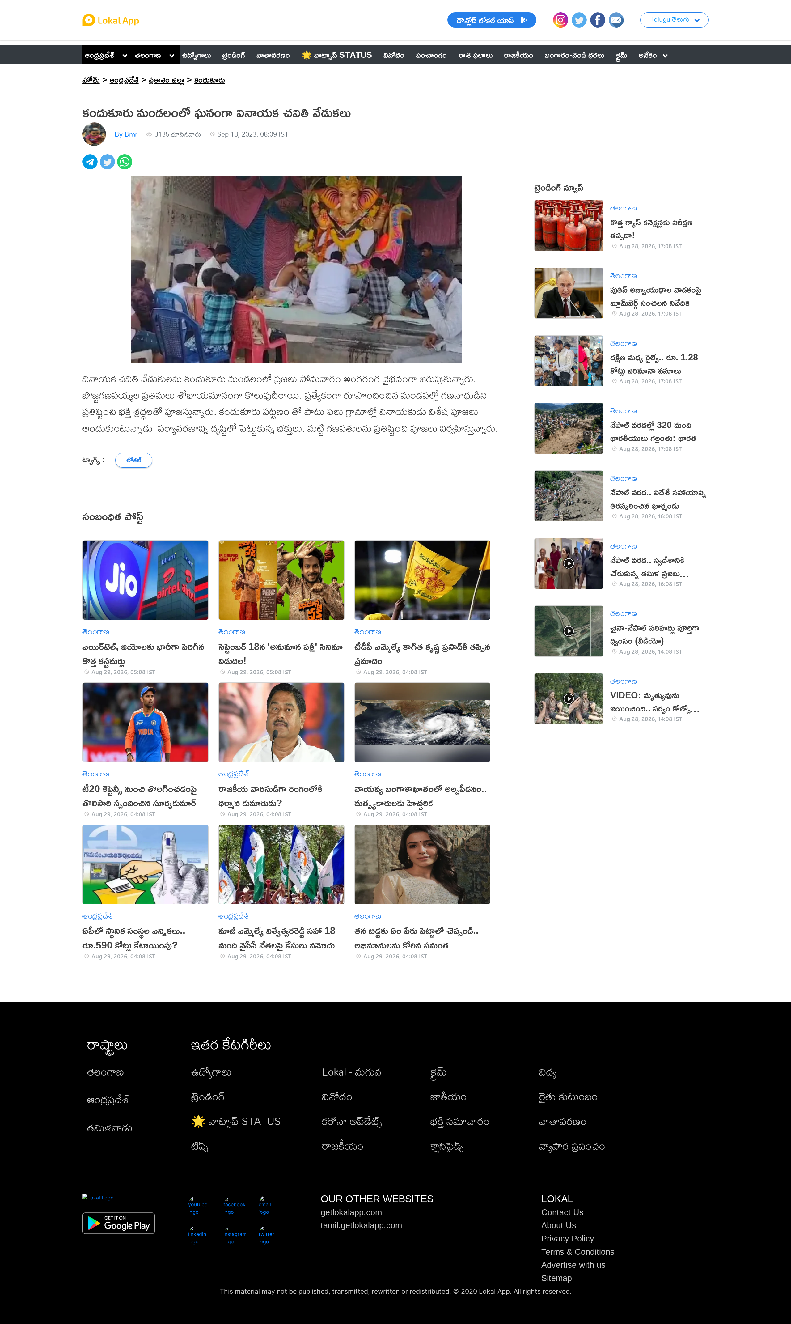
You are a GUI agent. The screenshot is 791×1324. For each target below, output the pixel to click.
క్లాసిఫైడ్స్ (446, 1145)
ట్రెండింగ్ (208, 1096)
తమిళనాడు (110, 1127)
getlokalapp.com (351, 1212)
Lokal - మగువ (352, 1071)
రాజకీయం (343, 1145)
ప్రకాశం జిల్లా (166, 79)
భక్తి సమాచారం (460, 1121)
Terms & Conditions (578, 1252)
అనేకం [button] (648, 54)
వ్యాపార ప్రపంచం (572, 1145)
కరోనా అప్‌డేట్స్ (352, 1121)
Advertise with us (573, 1265)
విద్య (547, 1071)
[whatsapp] (125, 165)
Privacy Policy (567, 1238)
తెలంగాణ (148, 54)
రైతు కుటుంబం (568, 1096)
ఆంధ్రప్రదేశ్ (99, 54)
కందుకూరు (209, 79)
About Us (558, 1225)
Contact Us (562, 1212)
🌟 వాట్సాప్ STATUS (236, 1121)
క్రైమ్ (438, 1071)
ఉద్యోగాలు (211, 1071)
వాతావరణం (563, 1121)
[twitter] (108, 165)
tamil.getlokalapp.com (361, 1225)
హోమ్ (91, 79)
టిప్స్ (199, 1145)
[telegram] (91, 165)
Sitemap (556, 1278)
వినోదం (337, 1096)
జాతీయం (448, 1096)
